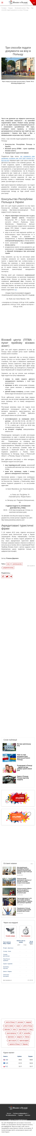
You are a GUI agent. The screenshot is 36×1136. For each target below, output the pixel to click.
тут (16, 290)
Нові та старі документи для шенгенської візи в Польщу (23, 757)
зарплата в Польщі (14, 1044)
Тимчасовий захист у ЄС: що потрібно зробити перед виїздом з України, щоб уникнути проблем (24, 900)
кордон (18, 1026)
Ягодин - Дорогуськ (8, 948)
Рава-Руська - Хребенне (6, 959)
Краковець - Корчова (6, 967)
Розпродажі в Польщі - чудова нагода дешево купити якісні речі (24, 767)
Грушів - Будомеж (7, 963)
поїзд (30, 1029)
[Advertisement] (18, 27)
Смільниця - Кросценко (6, 975)
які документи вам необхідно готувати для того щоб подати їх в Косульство (18, 158)
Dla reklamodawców (11, 1115)
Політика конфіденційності (20, 1113)
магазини (20, 1022)
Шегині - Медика (7, 971)
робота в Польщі (27, 1026)
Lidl (20, 1033)
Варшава (25, 1044)
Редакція (20, 1115)
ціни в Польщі (22, 1029)
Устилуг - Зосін (7, 951)
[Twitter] (7, 576)
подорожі (28, 1022)
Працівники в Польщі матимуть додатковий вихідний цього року (24, 909)
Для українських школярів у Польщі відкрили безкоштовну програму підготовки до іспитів (24, 870)
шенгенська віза (17, 564)
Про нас (9, 1113)
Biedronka (7, 1029)
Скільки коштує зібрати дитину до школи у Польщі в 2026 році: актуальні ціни (24, 890)
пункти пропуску (11, 1033)
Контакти (27, 1115)
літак (14, 1029)
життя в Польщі (10, 1022)
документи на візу (8, 567)
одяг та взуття (12, 1040)
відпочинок (11, 1037)
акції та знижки (9, 1026)
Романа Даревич (12, 558)
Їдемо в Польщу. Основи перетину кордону (23, 777)
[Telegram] (10, 576)
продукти (19, 1037)
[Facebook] (3, 576)
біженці (27, 1037)
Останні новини (10, 863)
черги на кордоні (24, 1040)
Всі (32, 864)
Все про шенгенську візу (24, 744)
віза (8, 564)
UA (34, 3)
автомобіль (27, 1033)
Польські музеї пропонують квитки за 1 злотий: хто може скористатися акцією (24, 881)
